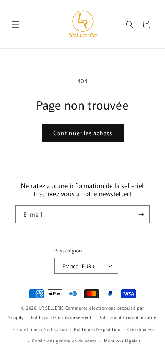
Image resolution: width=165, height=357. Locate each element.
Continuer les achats (82, 133)
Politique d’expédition (97, 329)
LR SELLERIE (51, 308)
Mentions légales (122, 340)
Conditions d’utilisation (42, 329)
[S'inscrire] (140, 214)
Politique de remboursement (61, 317)
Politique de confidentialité (128, 317)
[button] (15, 24)
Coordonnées (141, 329)
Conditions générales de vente (64, 340)
